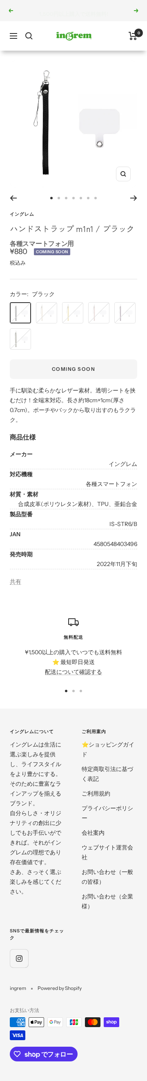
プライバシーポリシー (107, 813)
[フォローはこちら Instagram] (19, 958)
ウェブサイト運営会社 (107, 852)
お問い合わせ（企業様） (107, 901)
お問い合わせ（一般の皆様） (107, 876)
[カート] (133, 36)
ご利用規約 (96, 793)
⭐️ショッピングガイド (108, 749)
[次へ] (133, 198)
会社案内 (93, 832)
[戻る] (13, 198)
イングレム (22, 214)
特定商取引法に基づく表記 (107, 773)
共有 (15, 581)
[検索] (29, 36)
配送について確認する (73, 671)
